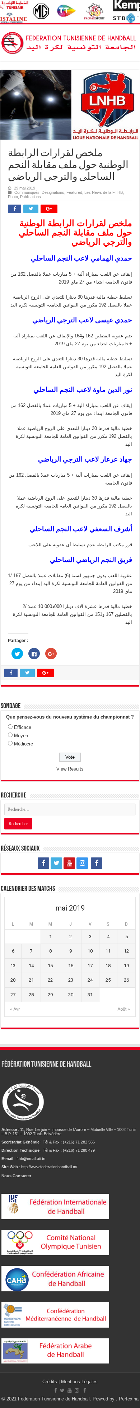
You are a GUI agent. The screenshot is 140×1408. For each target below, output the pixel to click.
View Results (70, 769)
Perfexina (129, 1399)
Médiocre (23, 744)
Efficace (22, 727)
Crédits (50, 1381)
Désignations (53, 192)
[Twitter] (56, 863)
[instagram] (82, 863)
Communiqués (26, 192)
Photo (13, 197)
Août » (123, 1009)
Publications (30, 197)
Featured (74, 192)
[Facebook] (43, 863)
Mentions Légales (79, 1381)
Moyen (21, 735)
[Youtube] (69, 863)
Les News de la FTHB (103, 192)
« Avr (15, 1009)
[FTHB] (70, 41)
